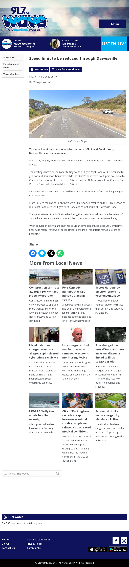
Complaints (33, 548)
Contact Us (8, 548)
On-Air (5, 543)
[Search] (59, 473)
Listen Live (114, 43)
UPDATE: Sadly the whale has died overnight (41, 415)
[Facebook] (116, 540)
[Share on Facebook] (33, 253)
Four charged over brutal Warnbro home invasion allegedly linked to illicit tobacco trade (109, 353)
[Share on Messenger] (42, 253)
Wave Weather (11, 73)
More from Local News (67, 69)
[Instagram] (124, 540)
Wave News (9, 57)
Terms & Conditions (38, 539)
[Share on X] (51, 253)
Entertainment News (11, 66)
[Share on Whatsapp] (60, 253)
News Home (41, 69)
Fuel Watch (15, 517)
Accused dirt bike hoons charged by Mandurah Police (107, 415)
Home (5, 539)
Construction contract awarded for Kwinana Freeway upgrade (44, 291)
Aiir (73, 562)
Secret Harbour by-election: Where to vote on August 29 (108, 291)
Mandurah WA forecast (96, 507)
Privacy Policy (34, 543)
